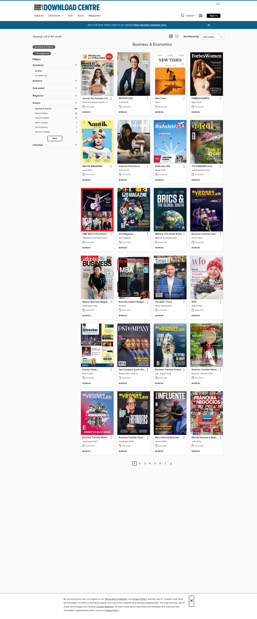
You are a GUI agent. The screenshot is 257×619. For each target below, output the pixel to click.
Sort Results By (191, 36)
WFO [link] (194, 302)
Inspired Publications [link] (129, 166)
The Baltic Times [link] (163, 302)
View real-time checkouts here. (150, 25)
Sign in (213, 15)
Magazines (94, 15)
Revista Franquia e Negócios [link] (205, 437)
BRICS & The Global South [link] (168, 234)
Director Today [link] (89, 369)
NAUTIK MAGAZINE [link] (92, 166)
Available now (41, 75)
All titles (38, 71)
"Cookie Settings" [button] (105, 606)
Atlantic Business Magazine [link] (95, 302)
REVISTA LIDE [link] (126, 98)
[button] (187, 16)
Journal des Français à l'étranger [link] (95, 98)
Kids (70, 15)
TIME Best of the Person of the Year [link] (95, 234)
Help (218, 4)
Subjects (39, 15)
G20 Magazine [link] (126, 234)
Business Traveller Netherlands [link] (205, 369)
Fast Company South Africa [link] (132, 369)
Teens (80, 15)
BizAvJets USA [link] (162, 166)
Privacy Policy (139, 599)
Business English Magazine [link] (132, 302)
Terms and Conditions (116, 599)
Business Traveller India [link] (204, 234)
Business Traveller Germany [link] (132, 437)
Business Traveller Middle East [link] (95, 437)
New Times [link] (160, 98)
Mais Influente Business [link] (167, 437)
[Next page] (171, 463)
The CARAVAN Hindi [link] (202, 166)
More (55, 138)
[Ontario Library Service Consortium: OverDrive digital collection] (67, 7)
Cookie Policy (112, 610)
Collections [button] (55, 15)
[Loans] (200, 16)
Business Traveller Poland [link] (168, 369)
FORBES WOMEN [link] (200, 98)
